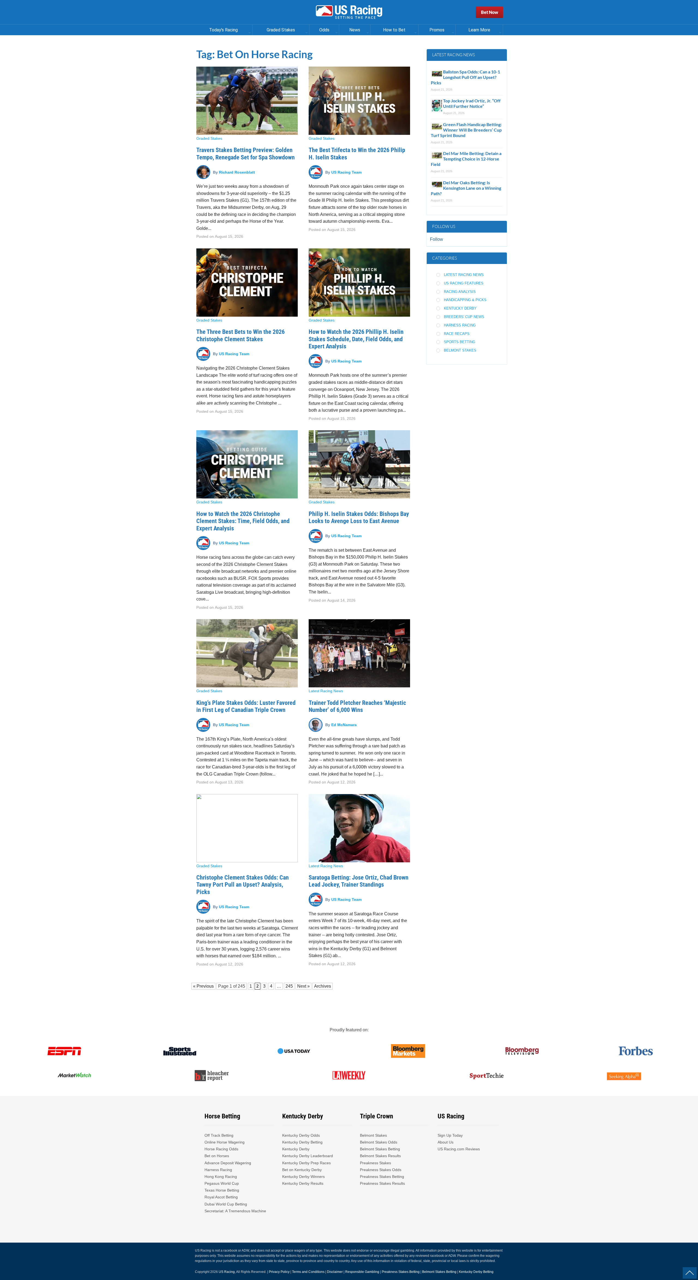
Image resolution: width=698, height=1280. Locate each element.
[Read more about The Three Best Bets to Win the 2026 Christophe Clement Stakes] (247, 282)
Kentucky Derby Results (302, 1183)
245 (241, 986)
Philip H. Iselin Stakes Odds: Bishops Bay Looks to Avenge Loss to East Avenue (359, 517)
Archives (322, 986)
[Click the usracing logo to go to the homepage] (349, 12)
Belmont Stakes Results (380, 1156)
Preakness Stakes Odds (380, 1170)
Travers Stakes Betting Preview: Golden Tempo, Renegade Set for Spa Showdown (245, 154)
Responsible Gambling (362, 1272)
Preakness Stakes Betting (382, 1176)
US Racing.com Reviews (459, 1149)
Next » (303, 986)
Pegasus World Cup (221, 1183)
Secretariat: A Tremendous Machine (235, 1211)
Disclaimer (335, 1272)
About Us (445, 1142)
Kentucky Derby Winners (303, 1176)
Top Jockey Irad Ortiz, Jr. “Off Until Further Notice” (472, 103)
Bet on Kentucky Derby (302, 1170)
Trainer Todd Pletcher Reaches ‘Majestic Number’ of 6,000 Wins (357, 706)
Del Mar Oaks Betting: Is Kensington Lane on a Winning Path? (466, 188)
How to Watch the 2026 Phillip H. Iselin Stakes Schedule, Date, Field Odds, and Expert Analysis (356, 339)
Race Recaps (457, 334)
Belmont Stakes (460, 350)
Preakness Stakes (375, 1163)
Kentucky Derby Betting (302, 1142)
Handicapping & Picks (465, 300)
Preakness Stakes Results (382, 1183)
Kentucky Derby (460, 308)
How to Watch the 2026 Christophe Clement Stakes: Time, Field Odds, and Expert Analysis (243, 521)
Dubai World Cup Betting (225, 1204)
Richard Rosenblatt (237, 172)
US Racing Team (346, 172)
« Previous (203, 986)
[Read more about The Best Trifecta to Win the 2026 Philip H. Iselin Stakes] (359, 101)
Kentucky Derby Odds (301, 1135)
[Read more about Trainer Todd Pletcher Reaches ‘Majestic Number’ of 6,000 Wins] (359, 653)
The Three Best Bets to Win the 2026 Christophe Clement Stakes (240, 335)
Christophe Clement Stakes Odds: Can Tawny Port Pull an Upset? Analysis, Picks (242, 884)
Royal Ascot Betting (221, 1197)
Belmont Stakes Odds (378, 1142)
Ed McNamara (344, 725)
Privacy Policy (279, 1272)
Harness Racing (460, 325)
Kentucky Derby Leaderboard (307, 1156)
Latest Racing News (326, 691)
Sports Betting (459, 342)
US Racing (227, 1272)
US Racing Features (463, 283)
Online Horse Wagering (224, 1142)
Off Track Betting (218, 1135)
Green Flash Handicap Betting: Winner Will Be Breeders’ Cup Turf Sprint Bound (466, 130)
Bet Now (489, 12)
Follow (436, 239)
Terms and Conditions (308, 1272)
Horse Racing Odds (221, 1149)
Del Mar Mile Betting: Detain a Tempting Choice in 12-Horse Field (466, 159)
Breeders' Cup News (464, 317)
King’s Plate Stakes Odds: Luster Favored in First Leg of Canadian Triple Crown (246, 706)
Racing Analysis (460, 292)
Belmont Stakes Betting (380, 1149)
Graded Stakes (209, 138)
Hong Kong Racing (220, 1176)
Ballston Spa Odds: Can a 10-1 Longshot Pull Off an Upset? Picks (465, 77)
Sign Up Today (450, 1135)
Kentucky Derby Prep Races (306, 1163)
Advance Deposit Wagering (227, 1163)
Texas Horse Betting (221, 1190)
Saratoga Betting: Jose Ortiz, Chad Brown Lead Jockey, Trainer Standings (358, 881)
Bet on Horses (216, 1156)
